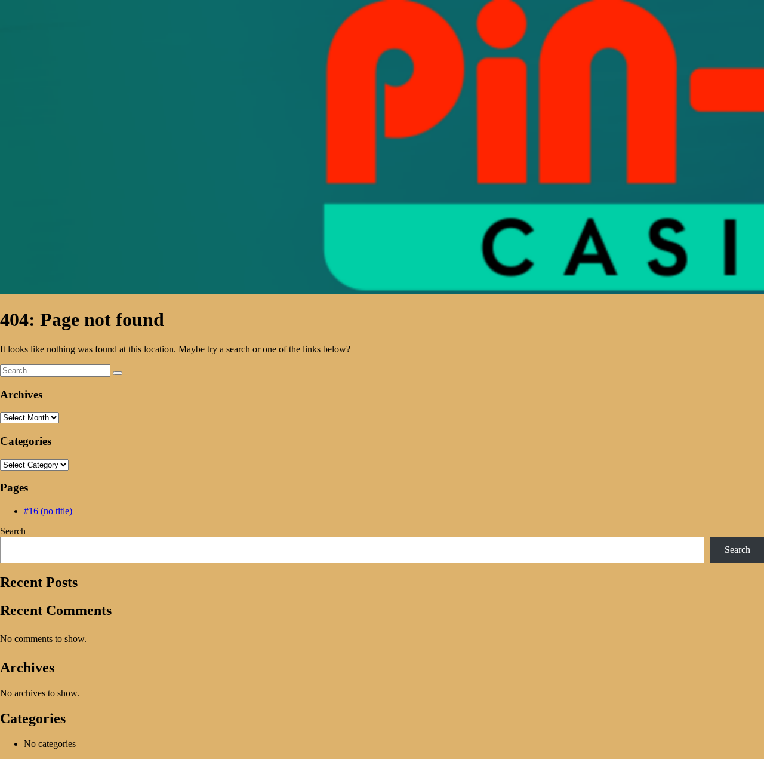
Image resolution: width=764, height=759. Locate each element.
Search (13, 531)
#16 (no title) (48, 511)
